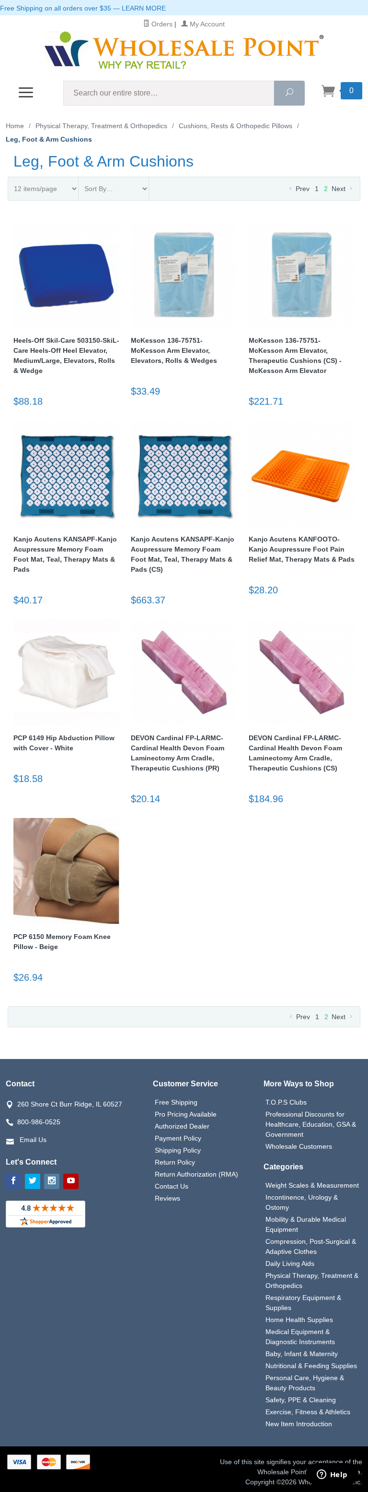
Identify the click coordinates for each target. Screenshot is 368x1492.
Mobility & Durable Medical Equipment (305, 1224)
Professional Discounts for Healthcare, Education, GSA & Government (310, 1124)
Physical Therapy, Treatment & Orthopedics (311, 1280)
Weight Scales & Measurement (312, 1185)
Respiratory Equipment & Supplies (303, 1303)
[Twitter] (32, 1181)
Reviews (167, 1198)
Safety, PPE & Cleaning (300, 1400)
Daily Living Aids (289, 1263)
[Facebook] (13, 1181)
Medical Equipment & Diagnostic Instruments (300, 1337)
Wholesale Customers (298, 1146)
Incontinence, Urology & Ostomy (301, 1202)
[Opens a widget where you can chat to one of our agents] (332, 1475)
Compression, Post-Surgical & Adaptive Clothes (310, 1246)
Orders (161, 24)
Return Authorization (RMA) (196, 1174)
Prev (302, 189)
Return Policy (175, 1162)
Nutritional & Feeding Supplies (311, 1366)
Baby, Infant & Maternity (301, 1354)
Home (15, 126)
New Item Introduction (298, 1424)
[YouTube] (71, 1181)
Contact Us (171, 1186)
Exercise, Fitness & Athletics (307, 1412)
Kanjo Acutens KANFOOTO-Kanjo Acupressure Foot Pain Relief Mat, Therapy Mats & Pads (302, 549)
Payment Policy (178, 1138)
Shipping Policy (178, 1150)
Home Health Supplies (299, 1320)
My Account (206, 24)
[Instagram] (51, 1181)
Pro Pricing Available (186, 1114)
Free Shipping (176, 1102)
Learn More (144, 8)
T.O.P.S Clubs (286, 1102)
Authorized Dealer (182, 1126)
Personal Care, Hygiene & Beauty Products (304, 1383)
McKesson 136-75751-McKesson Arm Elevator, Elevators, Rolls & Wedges (174, 350)
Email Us (33, 1139)
